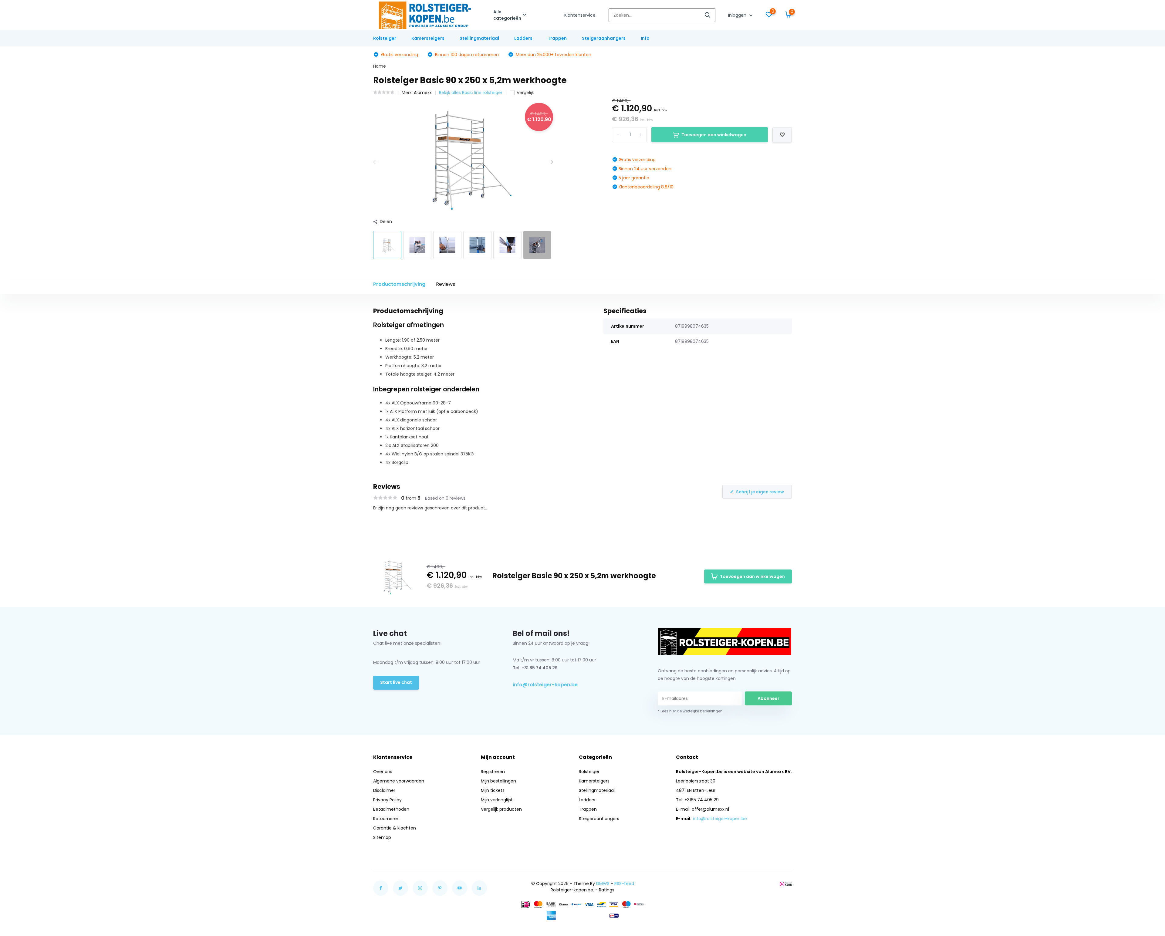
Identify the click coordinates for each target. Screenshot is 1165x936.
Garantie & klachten (394, 828)
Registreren (493, 772)
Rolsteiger (384, 38)
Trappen (557, 38)
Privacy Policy (387, 800)
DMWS (603, 883)
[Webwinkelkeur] (786, 883)
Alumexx (423, 93)
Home (379, 66)
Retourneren (386, 819)
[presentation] (375, 162)
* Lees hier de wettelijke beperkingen (690, 711)
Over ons (382, 772)
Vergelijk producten (501, 809)
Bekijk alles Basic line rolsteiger (470, 93)
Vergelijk (525, 93)
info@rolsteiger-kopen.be (545, 684)
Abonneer (768, 698)
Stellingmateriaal (479, 38)
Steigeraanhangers (604, 38)
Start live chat (396, 682)
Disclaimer (384, 790)
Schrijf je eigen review (760, 492)
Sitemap (382, 837)
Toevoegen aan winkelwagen (713, 135)
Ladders (523, 38)
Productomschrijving (399, 284)
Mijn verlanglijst (497, 800)
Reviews (445, 284)
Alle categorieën (507, 15)
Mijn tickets (493, 790)
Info (645, 38)
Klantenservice (580, 15)
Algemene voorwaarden (398, 781)
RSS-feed (624, 883)
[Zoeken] (707, 15)
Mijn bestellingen (498, 781)
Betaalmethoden (391, 809)
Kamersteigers (427, 38)
